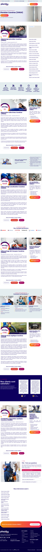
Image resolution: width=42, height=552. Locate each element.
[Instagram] (5, 537)
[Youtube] (9, 537)
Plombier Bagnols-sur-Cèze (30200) (34, 43)
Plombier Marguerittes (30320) (33, 57)
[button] (28, 4)
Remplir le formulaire (15, 540)
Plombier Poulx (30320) (4, 517)
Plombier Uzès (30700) (32, 59)
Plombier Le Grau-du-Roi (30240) (34, 53)
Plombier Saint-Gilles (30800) (33, 51)
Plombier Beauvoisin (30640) (5, 494)
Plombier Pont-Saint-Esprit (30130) (34, 55)
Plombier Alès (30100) (32, 41)
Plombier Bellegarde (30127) (33, 72)
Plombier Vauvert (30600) (33, 49)
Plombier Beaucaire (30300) (33, 45)
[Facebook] (0, 537)
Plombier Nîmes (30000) (32, 39)
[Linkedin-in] (7, 537)
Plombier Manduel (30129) (33, 67)
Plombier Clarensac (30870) (5, 519)
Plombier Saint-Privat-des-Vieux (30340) (5, 499)
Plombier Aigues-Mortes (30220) (34, 61)
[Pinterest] (4, 537)
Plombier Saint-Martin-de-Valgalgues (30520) (5, 510)
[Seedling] (2, 537)
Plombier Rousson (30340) (5, 514)
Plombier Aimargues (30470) (5, 496)
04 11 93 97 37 (3, 540)
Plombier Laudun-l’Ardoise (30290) (34, 77)
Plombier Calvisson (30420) (5, 491)
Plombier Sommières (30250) (33, 65)
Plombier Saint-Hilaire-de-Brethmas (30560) (5, 512)
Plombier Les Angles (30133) (33, 63)
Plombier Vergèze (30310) (5, 497)
